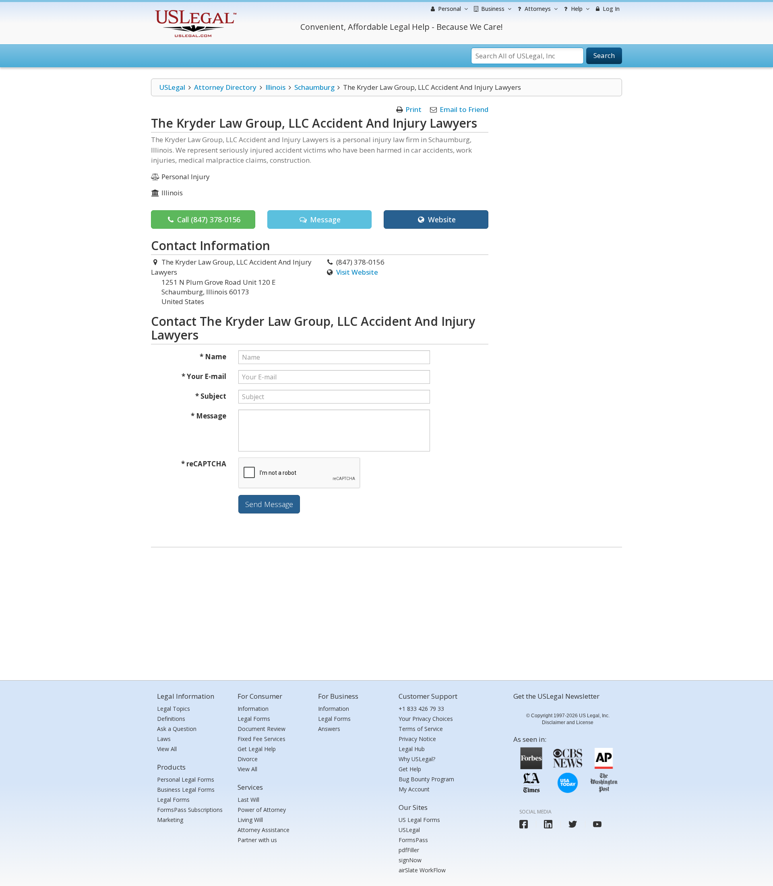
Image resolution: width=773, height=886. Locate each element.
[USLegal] (194, 11)
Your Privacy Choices (426, 718)
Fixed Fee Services (261, 739)
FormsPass (413, 840)
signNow (410, 860)
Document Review (261, 729)
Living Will (250, 820)
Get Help (410, 769)
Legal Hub (412, 749)
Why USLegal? (417, 759)
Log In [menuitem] (610, 8)
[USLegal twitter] (572, 824)
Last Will (248, 799)
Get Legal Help (257, 749)
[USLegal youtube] (597, 824)
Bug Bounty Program (426, 779)
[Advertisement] (386, 611)
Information (253, 708)
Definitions (171, 718)
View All (167, 749)
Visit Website (357, 272)
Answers (329, 729)
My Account (414, 789)
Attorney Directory (225, 87)
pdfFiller (409, 850)
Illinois (275, 87)
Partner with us (257, 840)
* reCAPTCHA (203, 463)
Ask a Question (176, 729)
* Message (208, 415)
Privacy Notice (417, 739)
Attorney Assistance (263, 830)
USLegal (172, 87)
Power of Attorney (262, 810)
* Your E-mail (204, 376)
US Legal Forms (419, 820)
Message (324, 219)
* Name (213, 356)
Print (413, 109)
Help (576, 8)
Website (441, 219)
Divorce (248, 759)
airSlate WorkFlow (422, 870)
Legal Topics (173, 708)
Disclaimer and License (567, 722)
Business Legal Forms (186, 789)
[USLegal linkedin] (548, 824)
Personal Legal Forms (185, 779)
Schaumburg (314, 87)
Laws (164, 739)
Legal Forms (173, 799)
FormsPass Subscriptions (190, 810)
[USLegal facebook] (523, 824)
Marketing (170, 820)
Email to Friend (464, 109)
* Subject (210, 396)
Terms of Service (421, 729)
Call (207, 219)
